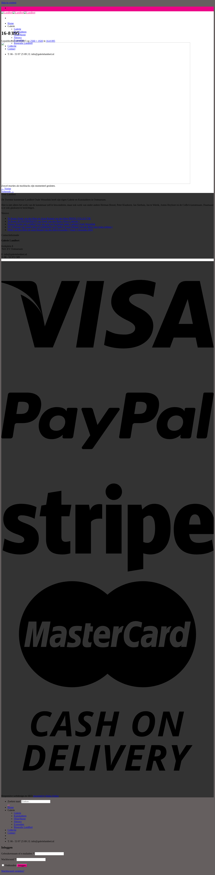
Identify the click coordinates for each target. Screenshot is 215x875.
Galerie (17, 29)
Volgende (7, 191)
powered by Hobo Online (46, 796)
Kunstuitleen (20, 31)
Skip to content (8, 2)
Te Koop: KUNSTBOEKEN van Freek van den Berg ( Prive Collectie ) (43, 221)
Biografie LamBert (23, 827)
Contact (11, 832)
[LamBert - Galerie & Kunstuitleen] (18, 12)
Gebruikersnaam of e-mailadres (17, 853)
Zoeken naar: (14, 801)
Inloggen (22, 865)
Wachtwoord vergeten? (12, 871)
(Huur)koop (20, 34)
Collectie (12, 830)
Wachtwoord (8, 859)
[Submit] (9, 805)
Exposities (19, 824)
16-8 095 (50, 41)
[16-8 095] (95, 183)
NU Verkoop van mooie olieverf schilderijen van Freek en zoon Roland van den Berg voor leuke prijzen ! (60, 227)
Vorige (6, 188)
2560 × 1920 (36, 41)
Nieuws (18, 37)
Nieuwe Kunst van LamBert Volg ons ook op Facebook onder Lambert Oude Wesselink (51, 224)
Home (11, 23)
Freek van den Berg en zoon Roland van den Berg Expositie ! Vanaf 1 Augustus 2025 (50, 229)
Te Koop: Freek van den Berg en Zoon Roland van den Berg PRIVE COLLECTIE (49, 218)
